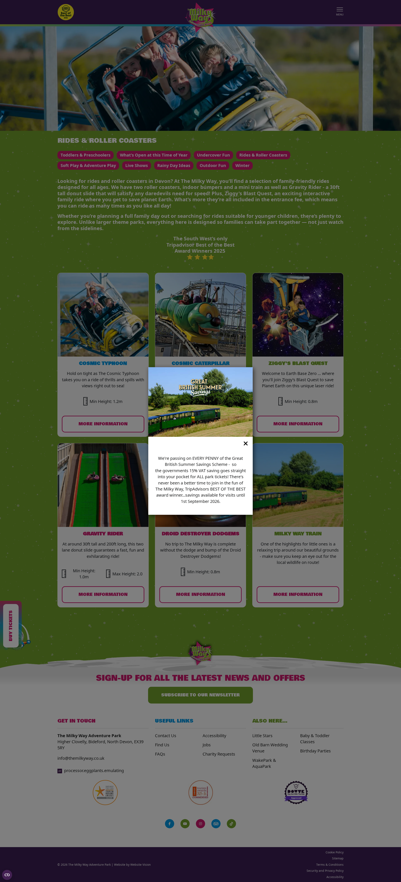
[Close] (197, 443)
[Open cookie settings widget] (7, 875)
